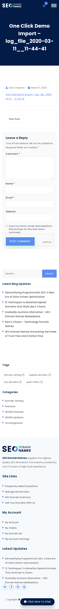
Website (11, 211)
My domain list (13, 533)
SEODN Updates (14, 417)
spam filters (34, 382)
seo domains (13, 382)
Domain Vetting (14, 400)
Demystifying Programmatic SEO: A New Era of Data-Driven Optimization (29, 294)
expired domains (40, 374)
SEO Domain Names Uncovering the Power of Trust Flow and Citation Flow (30, 334)
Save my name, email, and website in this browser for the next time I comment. (30, 229)
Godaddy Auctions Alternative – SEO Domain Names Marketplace (27, 314)
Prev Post (14, 119)
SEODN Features (14, 411)
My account (12, 522)
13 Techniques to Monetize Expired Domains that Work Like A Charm (25, 304)
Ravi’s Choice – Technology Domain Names (27, 324)
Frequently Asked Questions (21, 486)
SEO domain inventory (18, 497)
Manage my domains (17, 491)
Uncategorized (13, 423)
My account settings (17, 539)
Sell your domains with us (20, 502)
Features (10, 406)
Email (10, 197)
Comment (13, 154)
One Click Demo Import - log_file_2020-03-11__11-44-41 (29, 96)
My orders (11, 527)
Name (10, 183)
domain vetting (14, 374)
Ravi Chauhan (17, 87)
